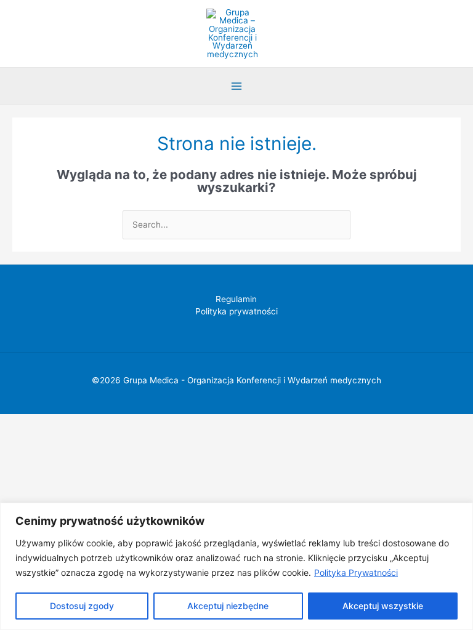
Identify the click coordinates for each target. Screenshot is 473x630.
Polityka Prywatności (356, 572)
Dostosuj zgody (82, 605)
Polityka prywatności (236, 311)
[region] (236, 566)
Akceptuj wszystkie (382, 605)
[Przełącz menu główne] (236, 86)
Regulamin (236, 299)
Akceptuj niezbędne (228, 605)
